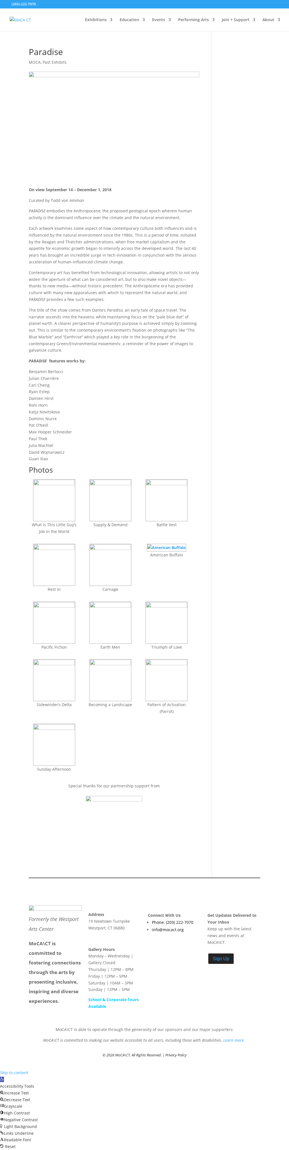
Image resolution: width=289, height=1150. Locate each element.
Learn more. (234, 1040)
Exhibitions (96, 20)
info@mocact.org (168, 929)
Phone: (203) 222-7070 (172, 922)
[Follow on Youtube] (175, 945)
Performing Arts (193, 20)
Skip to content (14, 1072)
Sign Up (221, 958)
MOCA (35, 62)
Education (129, 20)
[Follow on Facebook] (152, 945)
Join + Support (235, 20)
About (268, 20)
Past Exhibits (55, 62)
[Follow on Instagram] (164, 945)
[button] (2, 1079)
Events (158, 20)
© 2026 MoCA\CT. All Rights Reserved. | (133, 1055)
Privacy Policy (176, 1055)
